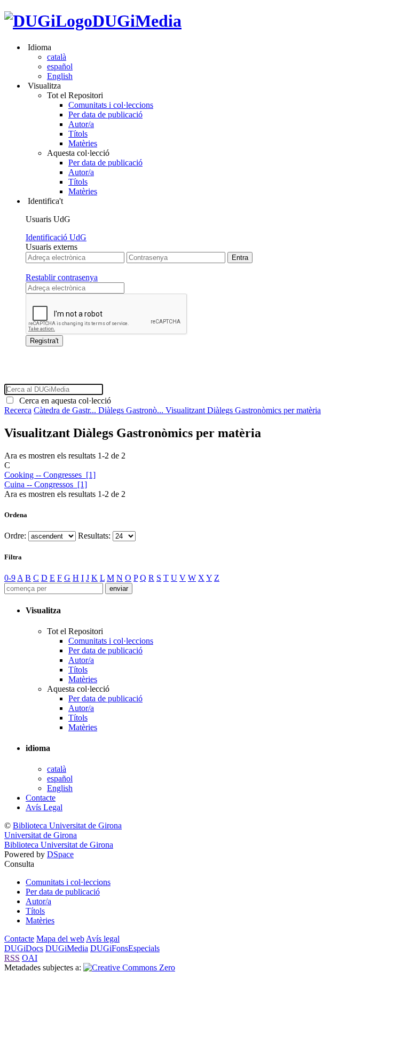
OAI (29, 957)
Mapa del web (60, 938)
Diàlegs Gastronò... (131, 410)
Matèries (82, 143)
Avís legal (103, 938)
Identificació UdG (56, 237)
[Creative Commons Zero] (129, 967)
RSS (12, 957)
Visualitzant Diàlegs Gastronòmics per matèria (243, 410)
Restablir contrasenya (62, 277)
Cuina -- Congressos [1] (45, 484)
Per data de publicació (105, 114)
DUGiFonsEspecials (125, 948)
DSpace (60, 854)
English (60, 76)
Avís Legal (44, 807)
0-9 (9, 577)
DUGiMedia (137, 20)
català (56, 56)
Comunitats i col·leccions (110, 104)
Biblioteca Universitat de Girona (67, 825)
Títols (78, 133)
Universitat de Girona (40, 835)
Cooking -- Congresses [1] (50, 474)
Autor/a (81, 124)
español (60, 66)
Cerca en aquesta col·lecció (63, 400)
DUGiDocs (23, 948)
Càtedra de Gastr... (66, 410)
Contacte (41, 797)
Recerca (17, 410)
